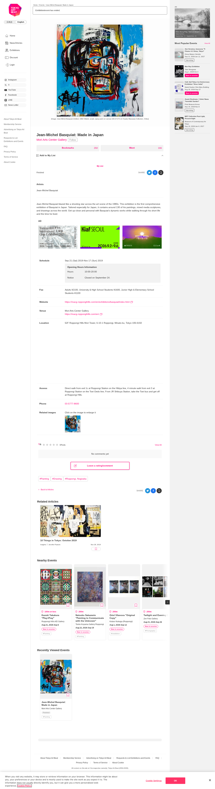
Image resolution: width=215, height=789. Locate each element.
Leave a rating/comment (100, 465)
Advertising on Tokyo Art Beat (98, 758)
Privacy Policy (10, 152)
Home (35, 5)
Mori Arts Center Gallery (52, 139)
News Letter (13, 105)
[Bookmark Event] (68, 605)
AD (39, 221)
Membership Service (12, 124)
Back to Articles (47, 490)
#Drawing (57, 478)
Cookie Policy (24, 785)
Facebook (12, 95)
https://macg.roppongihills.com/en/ (82, 314)
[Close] (210, 780)
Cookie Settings (154, 780)
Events (41, 5)
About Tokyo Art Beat (12, 119)
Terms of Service (11, 157)
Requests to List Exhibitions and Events (133, 758)
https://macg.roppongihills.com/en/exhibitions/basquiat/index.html (97, 302)
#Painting (44, 478)
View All (158, 445)
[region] (107, 780)
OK (175, 780)
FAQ (5, 146)
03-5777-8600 (72, 403)
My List (100, 166)
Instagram (12, 80)
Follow (72, 139)
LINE (10, 100)
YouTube (12, 90)
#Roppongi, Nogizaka (75, 478)
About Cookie (9, 162)
